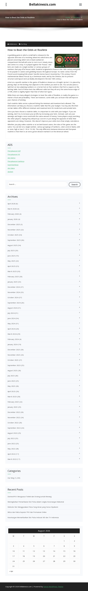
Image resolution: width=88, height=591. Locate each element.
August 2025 (12, 245)
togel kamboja (13, 165)
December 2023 (14, 350)
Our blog (76, 17)
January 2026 (12, 219)
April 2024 (11, 329)
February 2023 (13, 402)
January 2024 (12, 344)
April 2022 (11, 454)
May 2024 (11, 323)
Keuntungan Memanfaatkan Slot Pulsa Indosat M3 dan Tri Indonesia (33, 517)
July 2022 (11, 438)
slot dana (11, 168)
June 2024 (11, 318)
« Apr (11, 571)
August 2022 (12, 433)
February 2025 (13, 276)
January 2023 (12, 407)
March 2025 (12, 271)
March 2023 (12, 396)
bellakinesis (13, 44)
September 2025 (14, 240)
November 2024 (14, 292)
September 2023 (14, 365)
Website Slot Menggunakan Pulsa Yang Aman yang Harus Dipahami (33, 507)
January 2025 (12, 282)
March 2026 (12, 209)
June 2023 (11, 381)
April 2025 (11, 266)
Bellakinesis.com (42, 4)
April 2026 (11, 204)
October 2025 (13, 235)
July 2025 (11, 250)
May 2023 (11, 386)
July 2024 (11, 313)
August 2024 (12, 308)
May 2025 (11, 261)
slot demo (11, 158)
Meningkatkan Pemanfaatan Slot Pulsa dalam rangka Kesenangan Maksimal (36, 502)
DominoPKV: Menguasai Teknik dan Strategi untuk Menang (30, 496)
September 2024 (14, 303)
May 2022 (11, 449)
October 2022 (13, 423)
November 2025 (14, 230)
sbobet (10, 172)
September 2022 (14, 428)
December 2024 (14, 287)
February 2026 (13, 214)
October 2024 (13, 297)
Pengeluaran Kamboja (16, 161)
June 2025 (11, 256)
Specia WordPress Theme (53, 587)
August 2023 (12, 370)
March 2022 (12, 459)
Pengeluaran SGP (14, 151)
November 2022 (14, 417)
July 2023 (11, 376)
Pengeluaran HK (14, 154)
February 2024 (13, 339)
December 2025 (14, 224)
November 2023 (14, 355)
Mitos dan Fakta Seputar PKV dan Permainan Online (27, 512)
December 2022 (14, 412)
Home (67, 17)
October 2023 (13, 360)
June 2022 (11, 443)
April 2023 (11, 391)
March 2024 (12, 334)
